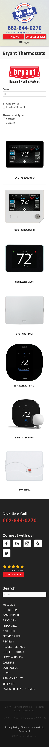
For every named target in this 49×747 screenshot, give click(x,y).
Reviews (8, 641)
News (6, 673)
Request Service (14, 646)
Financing (13, 36)
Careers (8, 662)
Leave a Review (13, 575)
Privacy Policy (13, 678)
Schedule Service (35, 36)
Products (9, 620)
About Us (9, 631)
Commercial (11, 615)
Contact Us (10, 667)
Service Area (12, 636)
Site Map (9, 683)
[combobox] (24, 94)
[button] (24, 107)
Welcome (9, 604)
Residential (11, 610)
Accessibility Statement (20, 688)
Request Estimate (15, 652)
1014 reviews (17, 570)
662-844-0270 (25, 28)
